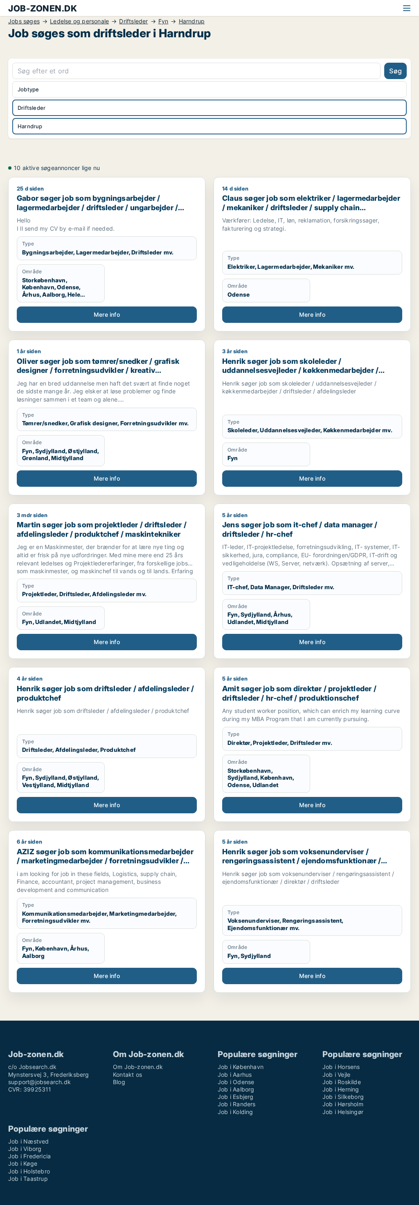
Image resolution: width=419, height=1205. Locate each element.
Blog (119, 1081)
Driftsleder (133, 21)
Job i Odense (236, 1081)
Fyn (163, 21)
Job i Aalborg (236, 1089)
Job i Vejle (336, 1074)
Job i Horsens (341, 1066)
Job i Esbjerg (236, 1096)
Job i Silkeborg (343, 1096)
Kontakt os (127, 1074)
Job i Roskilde (341, 1081)
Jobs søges (24, 21)
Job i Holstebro (29, 1171)
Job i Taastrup (28, 1178)
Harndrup (192, 21)
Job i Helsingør (342, 1111)
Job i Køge (22, 1163)
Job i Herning (340, 1089)
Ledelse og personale (79, 21)
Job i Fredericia (29, 1156)
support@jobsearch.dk (39, 1081)
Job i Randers (237, 1104)
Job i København (241, 1066)
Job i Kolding (235, 1111)
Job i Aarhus (235, 1074)
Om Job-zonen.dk (138, 1066)
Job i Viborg (24, 1148)
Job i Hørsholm (342, 1104)
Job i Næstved (28, 1141)
